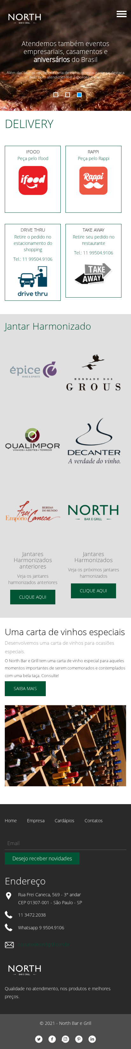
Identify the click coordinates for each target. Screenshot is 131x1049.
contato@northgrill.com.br (43, 944)
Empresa (36, 820)
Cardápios (64, 820)
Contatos (94, 820)
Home (11, 820)
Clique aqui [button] (32, 597)
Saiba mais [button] (25, 688)
